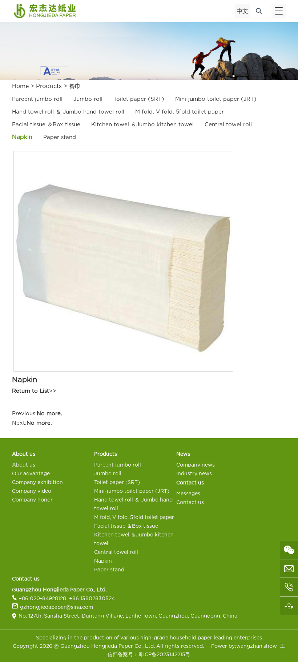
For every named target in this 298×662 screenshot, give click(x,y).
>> (34, 390)
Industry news (194, 473)
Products (49, 86)
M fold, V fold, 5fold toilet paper (179, 111)
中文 (242, 11)
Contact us (190, 502)
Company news (195, 464)
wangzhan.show (256, 646)
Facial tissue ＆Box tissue (46, 124)
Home (20, 86)
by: (231, 646)
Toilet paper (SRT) (138, 99)
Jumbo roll (87, 99)
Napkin (22, 137)
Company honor (32, 499)
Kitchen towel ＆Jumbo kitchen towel (142, 124)
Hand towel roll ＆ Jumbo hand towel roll (68, 111)
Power (219, 646)
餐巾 (75, 86)
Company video (31, 490)
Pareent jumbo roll (37, 99)
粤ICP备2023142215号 (164, 654)
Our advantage (31, 473)
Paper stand (59, 137)
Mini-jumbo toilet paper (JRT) (216, 99)
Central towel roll (228, 124)
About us (23, 464)
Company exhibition (37, 482)
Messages (188, 493)
